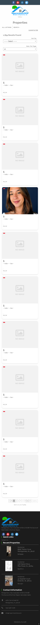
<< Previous (12, 501)
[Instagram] (22, 2)
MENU (20, 17)
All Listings (6, 27)
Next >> (28, 501)
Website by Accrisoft (20, 622)
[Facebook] (13, 2)
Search (16, 27)
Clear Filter (33, 30)
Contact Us (4, 540)
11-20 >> (35, 501)
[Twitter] (26, 2)
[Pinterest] (17, 2)
